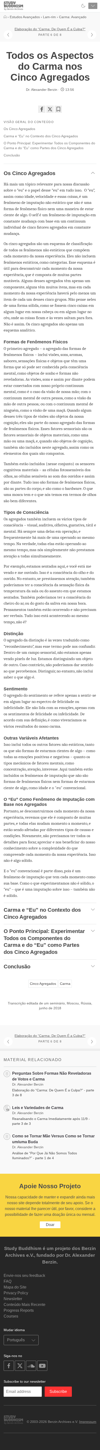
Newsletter (13, 1299)
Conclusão (12, 155)
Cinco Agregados (43, 984)
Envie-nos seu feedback (24, 1275)
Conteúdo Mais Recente (24, 1305)
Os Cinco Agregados (19, 129)
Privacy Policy (16, 1293)
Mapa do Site (15, 1287)
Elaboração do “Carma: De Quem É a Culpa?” (50, 29)
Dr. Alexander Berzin (41, 90)
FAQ (7, 1281)
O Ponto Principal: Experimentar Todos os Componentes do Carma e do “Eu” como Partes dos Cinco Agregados (49, 145)
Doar (50, 1225)
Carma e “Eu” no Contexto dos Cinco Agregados (41, 136)
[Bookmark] (58, 109)
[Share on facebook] (41, 109)
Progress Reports (19, 1310)
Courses (11, 1316)
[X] (50, 109)
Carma (65, 984)
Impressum (87, 1422)
